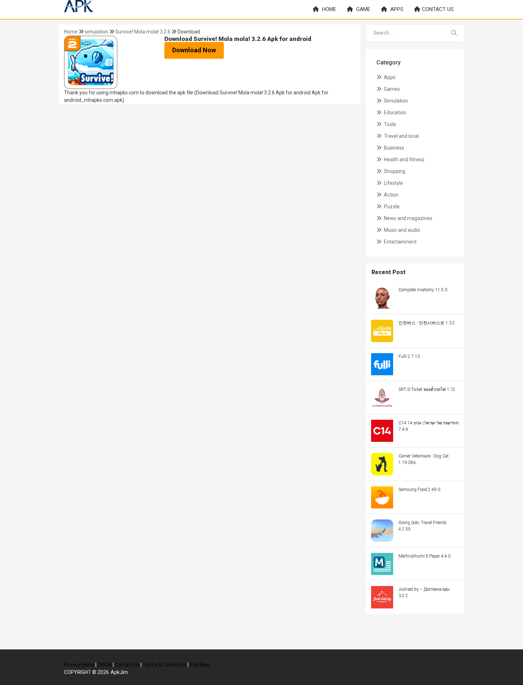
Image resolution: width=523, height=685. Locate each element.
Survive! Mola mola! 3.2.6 (142, 32)
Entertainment (400, 242)
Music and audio (401, 230)
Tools (389, 124)
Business (393, 148)
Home (328, 9)
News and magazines (407, 218)
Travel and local (401, 136)
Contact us (438, 9)
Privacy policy (79, 665)
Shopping (394, 171)
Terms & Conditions (164, 665)
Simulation (395, 101)
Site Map (200, 665)
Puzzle (391, 206)
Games (391, 89)
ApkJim (119, 672)
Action (390, 195)
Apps (396, 9)
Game (362, 9)
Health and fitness (403, 159)
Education (394, 112)
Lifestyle (393, 183)
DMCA (104, 665)
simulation (97, 32)
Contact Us (127, 665)
